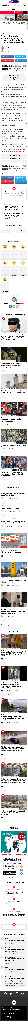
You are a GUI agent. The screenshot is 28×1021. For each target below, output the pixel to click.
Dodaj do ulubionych (14, 158)
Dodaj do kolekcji (9, 161)
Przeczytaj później (15, 155)
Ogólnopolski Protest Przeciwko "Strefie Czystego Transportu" (12, 551)
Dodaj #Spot (25, 12)
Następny (27, 22)
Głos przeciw (21, 231)
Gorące (23, 6)
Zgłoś (22, 161)
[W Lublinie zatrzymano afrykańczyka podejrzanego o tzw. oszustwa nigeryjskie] (14, 599)
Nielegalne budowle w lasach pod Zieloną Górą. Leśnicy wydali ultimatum (13, 812)
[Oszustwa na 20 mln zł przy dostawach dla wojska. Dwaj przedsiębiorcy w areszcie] (14, 354)
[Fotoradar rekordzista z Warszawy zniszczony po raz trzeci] (14, 569)
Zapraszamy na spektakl (10, 508)
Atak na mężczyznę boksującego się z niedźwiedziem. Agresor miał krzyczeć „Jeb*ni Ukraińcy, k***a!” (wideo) (14, 653)
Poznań (5, 173)
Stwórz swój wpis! (18, 151)
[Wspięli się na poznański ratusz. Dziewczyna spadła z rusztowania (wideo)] (14, 381)
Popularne (15, 6)
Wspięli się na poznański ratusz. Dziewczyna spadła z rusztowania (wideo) (13, 392)
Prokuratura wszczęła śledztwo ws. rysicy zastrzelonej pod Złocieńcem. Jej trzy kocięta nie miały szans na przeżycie (13, 781)
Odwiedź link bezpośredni (14, 76)
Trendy (14, 9)
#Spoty (18, 487)
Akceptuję (7, 1017)
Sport (2, 469)
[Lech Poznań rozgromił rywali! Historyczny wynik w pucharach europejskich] (14, 463)
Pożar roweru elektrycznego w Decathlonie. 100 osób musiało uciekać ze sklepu (11, 419)
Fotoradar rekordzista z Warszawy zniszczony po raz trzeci (13, 581)
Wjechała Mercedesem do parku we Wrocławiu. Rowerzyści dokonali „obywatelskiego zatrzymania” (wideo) (13, 749)
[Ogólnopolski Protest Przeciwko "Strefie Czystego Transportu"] (14, 540)
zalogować (8, 625)
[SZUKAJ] (20, 12)
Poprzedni (1, 22)
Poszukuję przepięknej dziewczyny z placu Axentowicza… (13, 494)
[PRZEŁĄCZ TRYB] (15, 12)
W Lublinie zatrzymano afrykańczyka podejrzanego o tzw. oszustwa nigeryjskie (13, 611)
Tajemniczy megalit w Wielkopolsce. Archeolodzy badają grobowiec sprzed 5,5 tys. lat (13, 447)
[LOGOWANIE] (17, 12)
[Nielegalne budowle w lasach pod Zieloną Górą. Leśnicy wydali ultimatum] (14, 802)
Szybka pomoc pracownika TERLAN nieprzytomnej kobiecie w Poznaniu (13, 522)
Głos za (6, 231)
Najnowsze (6, 6)
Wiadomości (22, 332)
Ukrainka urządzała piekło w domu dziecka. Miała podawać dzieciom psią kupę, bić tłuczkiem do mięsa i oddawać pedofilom (13, 337)
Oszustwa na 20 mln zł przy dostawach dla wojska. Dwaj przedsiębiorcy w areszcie (11, 365)
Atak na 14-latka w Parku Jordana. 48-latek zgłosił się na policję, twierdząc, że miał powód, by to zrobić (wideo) (13, 685)
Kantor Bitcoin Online (13, 878)
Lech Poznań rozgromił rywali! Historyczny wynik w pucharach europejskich (12, 474)
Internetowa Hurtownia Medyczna (14, 854)
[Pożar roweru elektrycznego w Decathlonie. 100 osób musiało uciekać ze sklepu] (14, 409)
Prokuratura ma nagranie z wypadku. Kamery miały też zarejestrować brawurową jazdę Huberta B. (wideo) (12, 717)
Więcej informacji (10, 1013)
